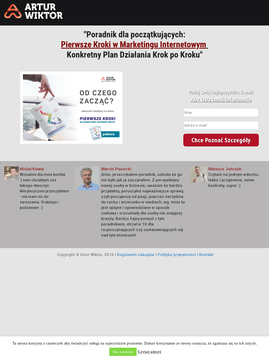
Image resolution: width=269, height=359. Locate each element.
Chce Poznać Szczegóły (221, 140)
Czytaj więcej (149, 352)
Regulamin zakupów (135, 254)
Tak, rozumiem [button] (122, 352)
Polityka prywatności (177, 254)
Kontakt (206, 254)
